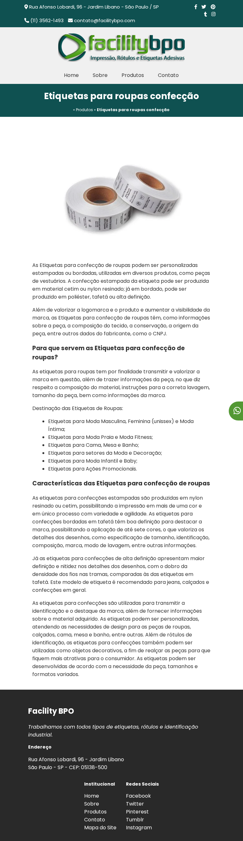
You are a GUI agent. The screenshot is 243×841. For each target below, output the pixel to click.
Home (71, 75)
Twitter (135, 803)
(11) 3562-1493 (47, 20)
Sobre (100, 75)
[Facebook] (195, 6)
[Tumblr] (205, 14)
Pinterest (137, 811)
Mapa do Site (100, 827)
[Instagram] (213, 14)
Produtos (133, 75)
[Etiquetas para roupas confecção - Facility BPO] (121, 47)
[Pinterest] (213, 6)
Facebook (138, 796)
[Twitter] (204, 6)
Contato (168, 75)
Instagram (139, 827)
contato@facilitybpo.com (104, 20)
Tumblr (135, 819)
